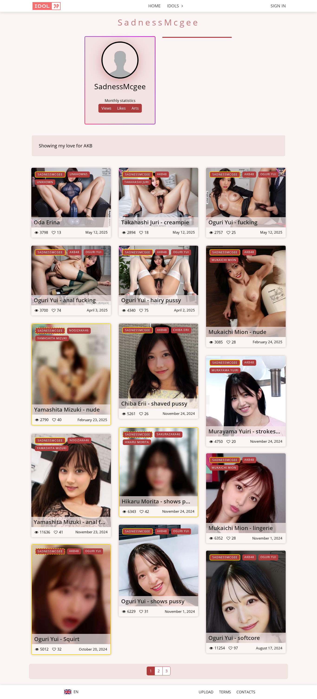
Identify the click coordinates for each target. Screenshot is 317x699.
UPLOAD (206, 692)
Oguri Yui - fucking (232, 222)
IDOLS (173, 6)
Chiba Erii (181, 330)
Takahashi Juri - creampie (155, 222)
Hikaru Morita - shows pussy (160, 501)
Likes (121, 108)
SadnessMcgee (50, 174)
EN (75, 691)
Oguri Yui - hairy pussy (151, 300)
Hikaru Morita (137, 442)
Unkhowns (79, 174)
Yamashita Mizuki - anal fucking (76, 522)
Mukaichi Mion (224, 260)
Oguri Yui (268, 174)
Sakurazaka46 (168, 434)
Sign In (278, 6)
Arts (135, 108)
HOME (154, 6)
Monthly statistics (120, 100)
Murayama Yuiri (225, 370)
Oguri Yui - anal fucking (65, 300)
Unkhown (45, 182)
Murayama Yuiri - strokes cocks (250, 431)
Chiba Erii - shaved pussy (154, 403)
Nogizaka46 (79, 330)
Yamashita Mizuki (52, 338)
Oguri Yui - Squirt (56, 639)
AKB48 (162, 174)
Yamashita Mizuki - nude (67, 409)
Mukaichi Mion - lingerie (240, 528)
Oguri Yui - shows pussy (152, 601)
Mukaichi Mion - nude (237, 332)
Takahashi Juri (136, 182)
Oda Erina (47, 222)
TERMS (225, 692)
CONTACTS (245, 692)
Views (106, 108)
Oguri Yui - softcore (234, 638)
